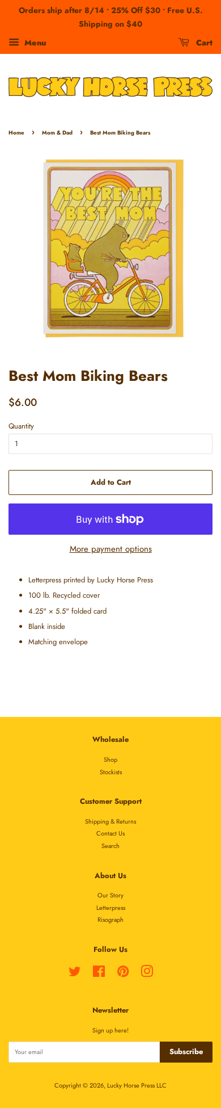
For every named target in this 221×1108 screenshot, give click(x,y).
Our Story (110, 895)
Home (16, 133)
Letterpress (110, 907)
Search (110, 845)
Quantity (21, 426)
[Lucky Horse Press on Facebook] (98, 974)
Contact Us (110, 833)
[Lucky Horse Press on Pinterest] (123, 974)
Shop (110, 759)
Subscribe (186, 1051)
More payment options (111, 549)
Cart (203, 42)
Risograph (110, 919)
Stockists (111, 772)
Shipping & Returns (110, 821)
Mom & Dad (57, 133)
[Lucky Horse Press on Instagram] (147, 974)
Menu (34, 42)
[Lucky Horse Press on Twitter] (75, 974)
